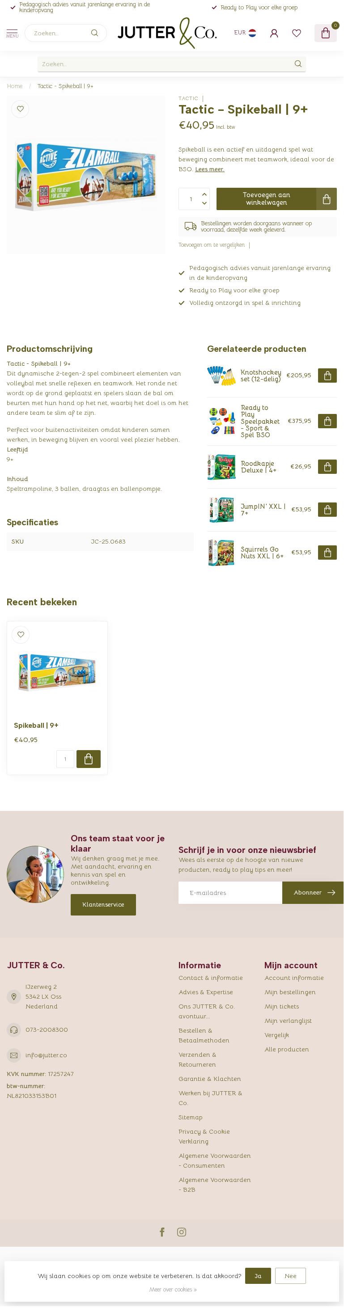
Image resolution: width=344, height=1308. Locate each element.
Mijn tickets (281, 1006)
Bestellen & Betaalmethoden (203, 1035)
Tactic (188, 98)
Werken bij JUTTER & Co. (210, 1098)
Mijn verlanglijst (288, 1021)
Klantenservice (103, 904)
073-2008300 (46, 1029)
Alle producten (286, 1049)
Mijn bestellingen (290, 992)
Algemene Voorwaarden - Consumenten (214, 1160)
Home (15, 86)
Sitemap (190, 1117)
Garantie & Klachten (209, 1079)
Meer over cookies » (173, 1289)
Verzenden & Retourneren (197, 1059)
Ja (258, 1276)
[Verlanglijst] (296, 33)
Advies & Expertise (205, 992)
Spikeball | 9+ (36, 726)
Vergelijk (276, 1035)
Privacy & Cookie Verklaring (204, 1136)
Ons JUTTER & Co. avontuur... (206, 1011)
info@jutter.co (46, 1055)
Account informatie (294, 978)
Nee (291, 1276)
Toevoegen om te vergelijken (211, 245)
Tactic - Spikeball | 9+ (65, 86)
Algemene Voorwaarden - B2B (214, 1185)
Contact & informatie (210, 978)
